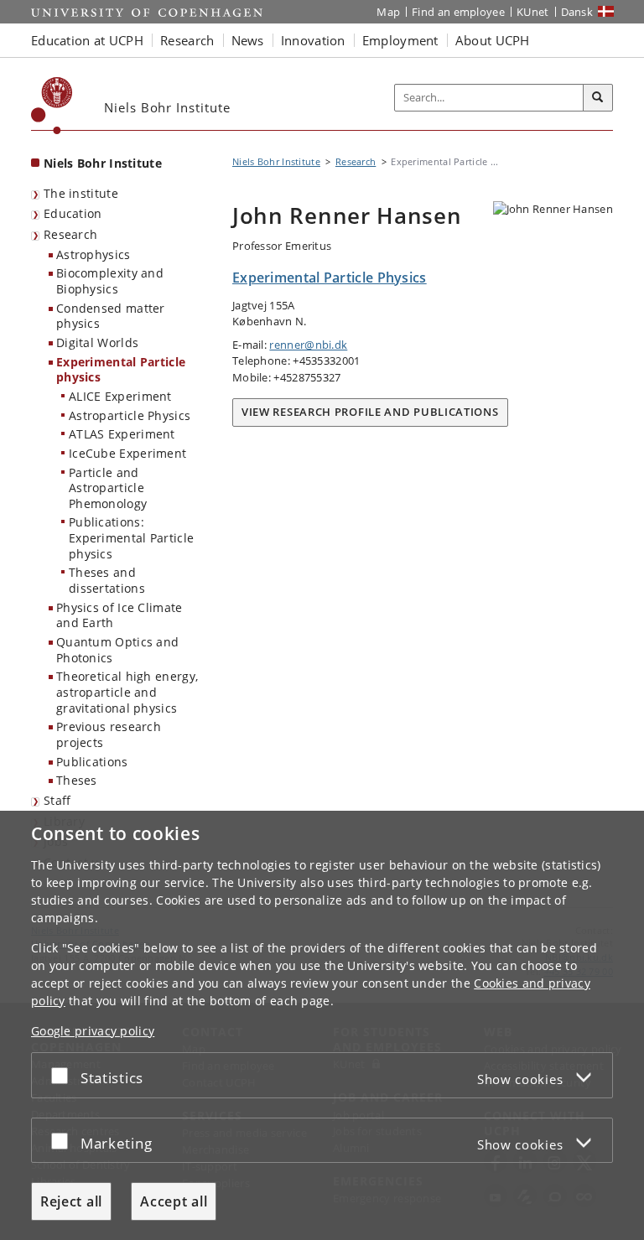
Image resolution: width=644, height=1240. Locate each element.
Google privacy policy (92, 1031)
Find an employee (458, 11)
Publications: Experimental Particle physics (131, 537)
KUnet (533, 11)
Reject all (71, 1201)
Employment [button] (400, 40)
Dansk (577, 11)
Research (70, 234)
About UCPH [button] (492, 40)
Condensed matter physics (110, 316)
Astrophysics (93, 254)
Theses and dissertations (107, 580)
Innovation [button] (313, 40)
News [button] (247, 40)
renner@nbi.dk (308, 344)
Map (388, 11)
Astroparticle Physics (129, 415)
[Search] (598, 98)
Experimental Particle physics (120, 370)
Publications (92, 762)
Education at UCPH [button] (87, 40)
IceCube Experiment (127, 453)
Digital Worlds (97, 342)
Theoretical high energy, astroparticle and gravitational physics (127, 691)
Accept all (173, 1201)
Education (73, 213)
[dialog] (322, 1025)
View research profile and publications (370, 411)
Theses (76, 780)
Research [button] (187, 40)
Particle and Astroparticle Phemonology (108, 487)
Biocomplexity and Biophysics (110, 281)
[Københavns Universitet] (52, 105)
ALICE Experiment (120, 396)
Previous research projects (108, 734)
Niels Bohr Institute (103, 163)
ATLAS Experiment (122, 434)
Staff (57, 800)
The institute (81, 193)
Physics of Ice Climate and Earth (119, 615)
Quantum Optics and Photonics (117, 650)
